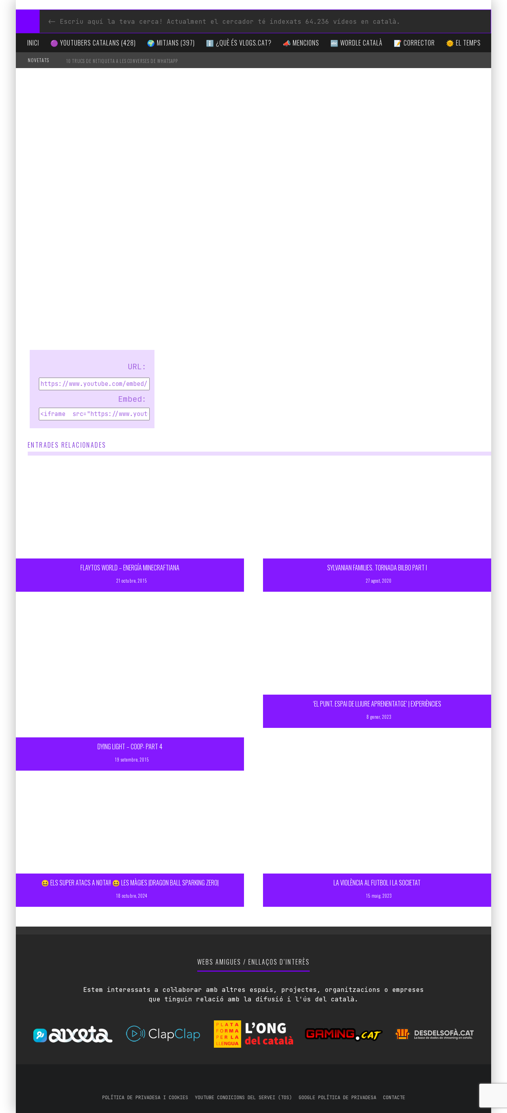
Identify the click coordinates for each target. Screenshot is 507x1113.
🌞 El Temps (463, 42)
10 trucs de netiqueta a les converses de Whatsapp (122, 61)
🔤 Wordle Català (356, 42)
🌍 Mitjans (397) (171, 42)
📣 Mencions (301, 42)
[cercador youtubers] (28, 21)
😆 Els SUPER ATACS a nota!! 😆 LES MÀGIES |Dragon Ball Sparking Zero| (130, 882)
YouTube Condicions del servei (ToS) (243, 1097)
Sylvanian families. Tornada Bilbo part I (377, 567)
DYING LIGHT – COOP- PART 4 (129, 746)
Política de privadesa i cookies (145, 1097)
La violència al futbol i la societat (377, 882)
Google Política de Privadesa (337, 1097)
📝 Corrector (414, 42)
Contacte (394, 1097)
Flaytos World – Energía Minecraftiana (129, 567)
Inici (33, 42)
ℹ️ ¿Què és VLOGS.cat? (239, 42)
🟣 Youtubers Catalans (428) (93, 42)
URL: (137, 366)
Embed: (132, 399)
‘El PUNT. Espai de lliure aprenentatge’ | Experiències (377, 703)
